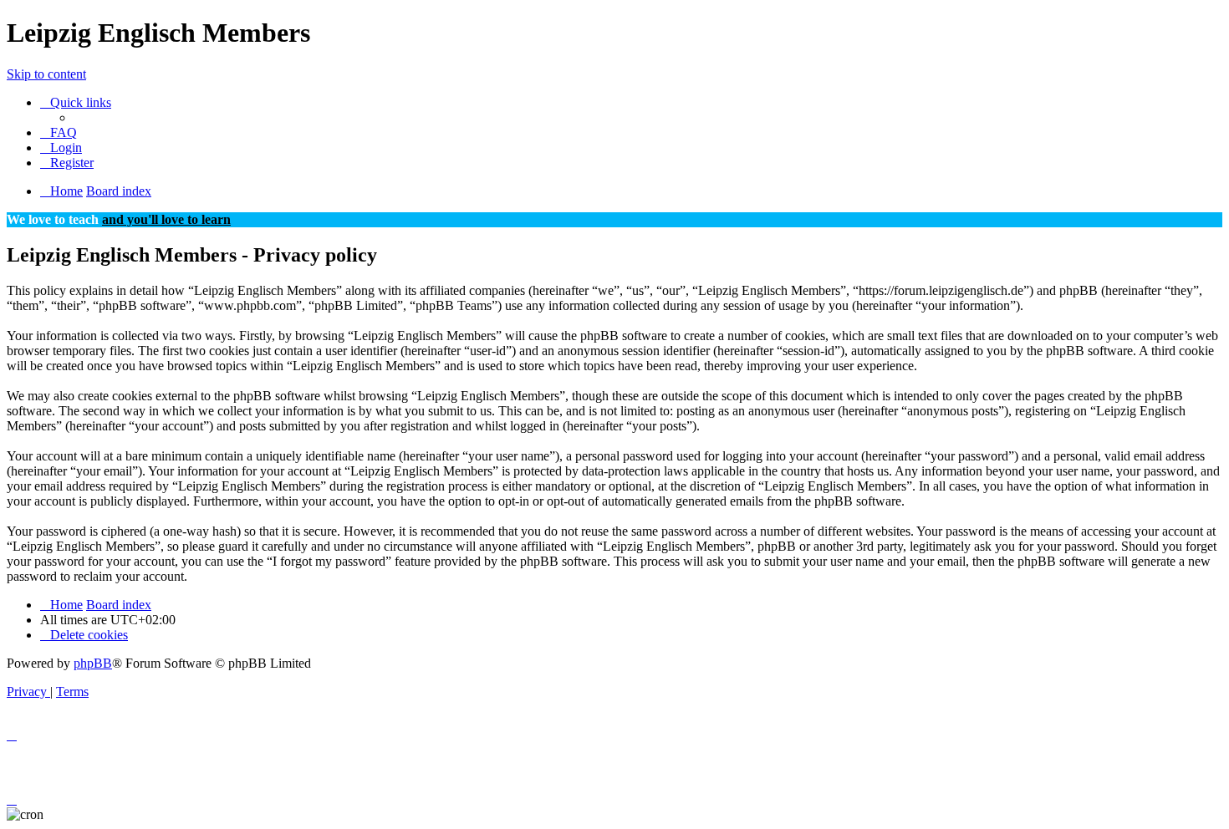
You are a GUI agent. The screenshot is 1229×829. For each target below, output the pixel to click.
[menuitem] (58, 132)
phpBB (93, 663)
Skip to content (46, 74)
